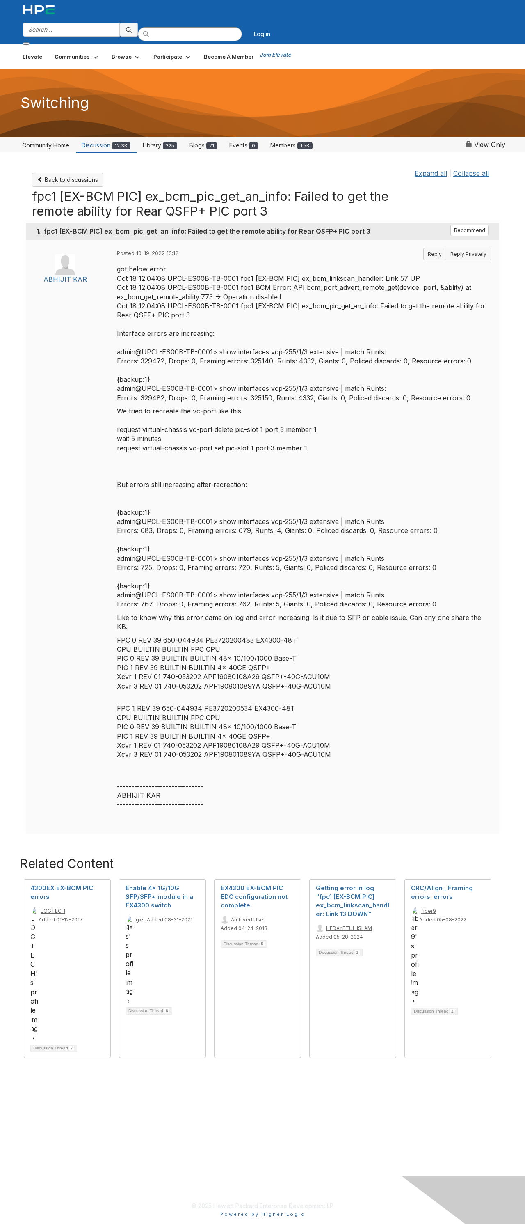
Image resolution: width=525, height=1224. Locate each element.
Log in (262, 33)
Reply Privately (468, 254)
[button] (76, 57)
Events (242, 145)
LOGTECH (53, 911)
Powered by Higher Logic (262, 1214)
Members (290, 145)
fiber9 (428, 911)
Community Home (45, 145)
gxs (140, 919)
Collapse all (471, 173)
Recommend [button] (469, 230)
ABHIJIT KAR (65, 279)
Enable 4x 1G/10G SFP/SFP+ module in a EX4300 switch (159, 896)
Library (158, 145)
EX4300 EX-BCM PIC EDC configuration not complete (254, 896)
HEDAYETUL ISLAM (349, 928)
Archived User (248, 919)
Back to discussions (70, 179)
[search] (129, 30)
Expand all (431, 173)
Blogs (201, 145)
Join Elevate (275, 54)
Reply (435, 254)
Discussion (105, 145)
